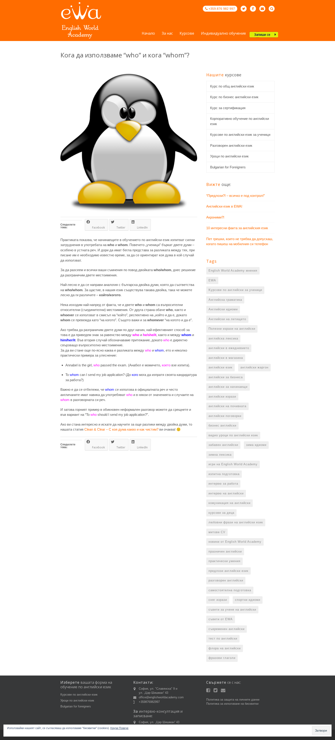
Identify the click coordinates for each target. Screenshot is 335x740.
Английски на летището (227, 319)
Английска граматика (225, 299)
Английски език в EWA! (224, 206)
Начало (148, 33)
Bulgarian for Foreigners (228, 167)
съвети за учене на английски (232, 609)
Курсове (187, 33)
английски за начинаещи (228, 386)
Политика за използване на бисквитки (232, 703)
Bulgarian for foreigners (75, 706)
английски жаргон (254, 367)
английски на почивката (227, 406)
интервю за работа (223, 483)
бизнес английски (222, 425)
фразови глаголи (222, 658)
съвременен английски (227, 629)
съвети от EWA (221, 619)
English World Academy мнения (233, 270)
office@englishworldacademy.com (161, 697)
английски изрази (222, 396)
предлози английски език (228, 571)
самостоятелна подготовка (230, 590)
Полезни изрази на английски (232, 328)
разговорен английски (226, 580)
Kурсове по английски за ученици (235, 290)
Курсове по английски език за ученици (240, 134)
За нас (167, 33)
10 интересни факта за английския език (237, 228)
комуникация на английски (229, 503)
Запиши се (262, 34)
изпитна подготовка (224, 474)
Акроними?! (215, 217)
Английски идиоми (223, 309)
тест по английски (223, 638)
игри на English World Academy (233, 464)
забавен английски (223, 445)
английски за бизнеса (226, 377)
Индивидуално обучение (223, 33)
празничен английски (225, 551)
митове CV (217, 532)
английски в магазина (226, 358)
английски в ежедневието (229, 348)
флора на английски (225, 648)
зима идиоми (256, 445)
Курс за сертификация (227, 108)
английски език (220, 367)
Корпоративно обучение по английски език (239, 121)
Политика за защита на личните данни (232, 699)
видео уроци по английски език (233, 435)
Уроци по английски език (229, 156)
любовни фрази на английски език (236, 522)
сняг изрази (218, 599)
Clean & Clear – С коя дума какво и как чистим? (121, 429)
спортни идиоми (247, 599)
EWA (212, 280)
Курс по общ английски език (232, 86)
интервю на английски (226, 493)
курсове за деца (221, 512)
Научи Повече (119, 728)
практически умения (224, 561)
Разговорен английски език (231, 145)
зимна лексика (220, 454)
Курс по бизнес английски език (234, 97)
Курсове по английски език (79, 694)
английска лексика (223, 338)
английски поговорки (225, 416)
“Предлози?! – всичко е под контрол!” (235, 196)
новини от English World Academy (235, 541)
